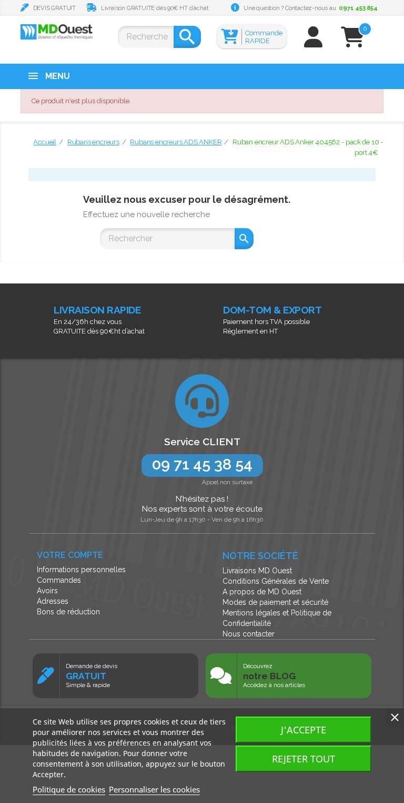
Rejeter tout (303, 758)
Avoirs (47, 590)
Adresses (52, 601)
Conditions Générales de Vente (276, 581)
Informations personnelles (81, 569)
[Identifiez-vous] (313, 42)
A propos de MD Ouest (262, 591)
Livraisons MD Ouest (257, 570)
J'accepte (303, 729)
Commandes (59, 580)
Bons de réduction (68, 612)
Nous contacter (249, 634)
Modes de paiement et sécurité (275, 602)
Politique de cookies (69, 789)
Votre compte (70, 555)
